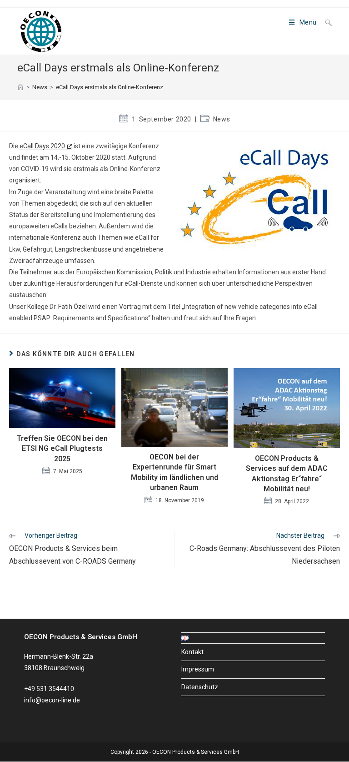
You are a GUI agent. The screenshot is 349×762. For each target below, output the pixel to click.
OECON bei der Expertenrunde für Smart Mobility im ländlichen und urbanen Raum (174, 472)
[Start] (20, 87)
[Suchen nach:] (325, 22)
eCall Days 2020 (42, 146)
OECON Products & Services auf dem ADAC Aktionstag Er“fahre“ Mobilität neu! (287, 473)
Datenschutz (199, 687)
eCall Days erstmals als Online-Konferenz (109, 87)
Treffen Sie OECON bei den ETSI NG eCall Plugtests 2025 (62, 448)
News (221, 119)
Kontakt (192, 652)
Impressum (197, 669)
